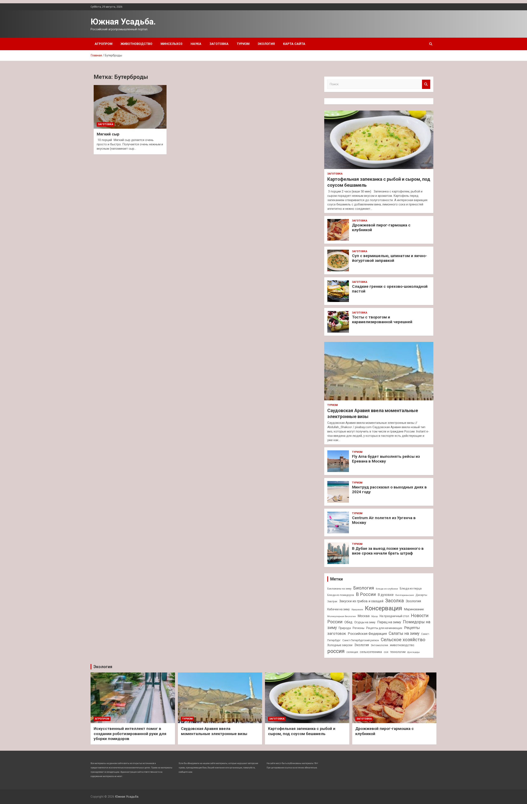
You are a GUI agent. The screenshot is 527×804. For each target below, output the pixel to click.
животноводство (402, 645)
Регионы (358, 628)
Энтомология (379, 645)
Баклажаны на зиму (339, 588)
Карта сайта (294, 44)
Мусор (374, 616)
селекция (352, 652)
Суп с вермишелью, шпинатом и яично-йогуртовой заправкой (389, 258)
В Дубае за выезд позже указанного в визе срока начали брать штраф (388, 551)
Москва (364, 616)
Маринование (414, 609)
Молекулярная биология (341, 616)
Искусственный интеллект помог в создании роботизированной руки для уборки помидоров (130, 733)
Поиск (426, 84)
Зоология (413, 601)
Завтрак (332, 601)
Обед (348, 622)
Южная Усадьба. (123, 22)
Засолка (394, 601)
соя (386, 652)
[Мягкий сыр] (130, 107)
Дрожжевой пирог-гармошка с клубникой (381, 227)
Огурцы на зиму (364, 622)
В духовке (386, 595)
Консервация (383, 608)
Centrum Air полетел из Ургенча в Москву (384, 520)
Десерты (421, 595)
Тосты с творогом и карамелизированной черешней (382, 319)
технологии (398, 652)
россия (336, 651)
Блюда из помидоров (340, 595)
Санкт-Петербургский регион (360, 640)
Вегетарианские (404, 595)
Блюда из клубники (387, 588)
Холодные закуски (339, 645)
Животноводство (136, 44)
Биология (363, 588)
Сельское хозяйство (403, 639)
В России (366, 594)
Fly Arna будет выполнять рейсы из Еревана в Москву (386, 459)
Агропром (103, 44)
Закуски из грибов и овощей (361, 601)
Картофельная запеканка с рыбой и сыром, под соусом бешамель (301, 731)
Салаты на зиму (404, 633)
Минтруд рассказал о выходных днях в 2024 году (389, 489)
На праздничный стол (394, 616)
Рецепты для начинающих (384, 628)
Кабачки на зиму (338, 609)
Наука (196, 44)
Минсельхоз (171, 44)
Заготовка (219, 44)
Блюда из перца (411, 588)
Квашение (357, 609)
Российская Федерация (367, 634)
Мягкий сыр (108, 134)
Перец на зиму (389, 622)
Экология (266, 44)
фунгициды (413, 652)
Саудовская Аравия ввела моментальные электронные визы (214, 731)
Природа (345, 628)
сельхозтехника (371, 652)
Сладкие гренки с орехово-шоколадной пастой (390, 289)
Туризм (243, 44)
